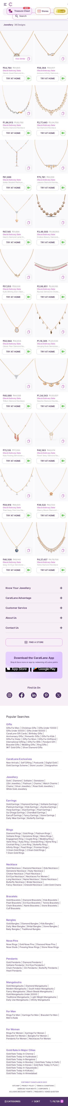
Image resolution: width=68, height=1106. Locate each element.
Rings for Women (14, 1033)
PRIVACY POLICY (28, 1086)
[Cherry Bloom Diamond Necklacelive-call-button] (63, 515)
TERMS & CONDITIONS (45, 1086)
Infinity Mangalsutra (40, 999)
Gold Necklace (13, 868)
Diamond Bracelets (32, 900)
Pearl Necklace (32, 873)
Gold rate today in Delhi (47, 1062)
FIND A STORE (36, 642)
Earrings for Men (30, 1015)
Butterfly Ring (40, 844)
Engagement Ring (14, 839)
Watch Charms (50, 783)
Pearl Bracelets (13, 902)
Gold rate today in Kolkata (19, 1070)
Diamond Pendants (32, 962)
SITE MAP (16, 1086)
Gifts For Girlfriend (47, 739)
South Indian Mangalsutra (41, 988)
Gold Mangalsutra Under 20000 (21, 994)
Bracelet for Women (16, 1035)
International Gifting (15, 742)
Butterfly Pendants (48, 968)
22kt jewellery (13, 783)
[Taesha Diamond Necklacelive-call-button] (29, 133)
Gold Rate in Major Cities (20, 1050)
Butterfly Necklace (15, 882)
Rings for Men (13, 1015)
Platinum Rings (43, 833)
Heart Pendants (13, 970)
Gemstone (39, 780)
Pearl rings (26, 847)
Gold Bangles (12, 923)
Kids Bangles (46, 923)
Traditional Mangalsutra (17, 997)
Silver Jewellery (23, 786)
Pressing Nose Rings (29, 947)
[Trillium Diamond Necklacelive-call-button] (29, 406)
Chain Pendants (14, 968)
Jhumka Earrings (48, 807)
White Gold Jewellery (16, 789)
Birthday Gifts (35, 733)
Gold (8, 780)
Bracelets (11, 896)
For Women (13, 1029)
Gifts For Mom (29, 739)
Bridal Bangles (34, 926)
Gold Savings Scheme (17, 765)
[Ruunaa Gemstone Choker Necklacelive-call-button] (63, 297)
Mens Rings (46, 836)
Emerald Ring (37, 841)
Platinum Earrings (14, 807)
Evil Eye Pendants (35, 965)
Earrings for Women (34, 1033)
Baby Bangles (13, 929)
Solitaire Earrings (48, 804)
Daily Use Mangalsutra (17, 999)
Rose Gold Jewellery (43, 786)
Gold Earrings (12, 804)
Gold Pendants (13, 962)
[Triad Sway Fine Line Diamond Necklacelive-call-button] (29, 515)
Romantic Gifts (32, 736)
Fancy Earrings (31, 815)
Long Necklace (13, 879)
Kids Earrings (31, 807)
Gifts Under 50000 (36, 730)
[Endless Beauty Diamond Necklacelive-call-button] (63, 242)
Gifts (9, 724)
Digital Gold (51, 762)
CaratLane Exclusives (19, 758)
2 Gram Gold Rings (35, 850)
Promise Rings (41, 847)
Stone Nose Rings (50, 947)
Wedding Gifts (28, 744)
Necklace (11, 864)
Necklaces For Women (37, 876)
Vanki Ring (11, 841)
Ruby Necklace (35, 871)
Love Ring (26, 844)
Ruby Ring (24, 841)
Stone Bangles (50, 926)
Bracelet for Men (49, 1015)
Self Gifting (26, 762)
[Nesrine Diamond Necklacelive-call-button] (63, 406)
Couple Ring (31, 839)
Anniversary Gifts (14, 736)
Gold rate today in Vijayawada (21, 1067)
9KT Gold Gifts (13, 747)
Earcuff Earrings (14, 815)
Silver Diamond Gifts (32, 747)
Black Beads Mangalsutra (39, 991)
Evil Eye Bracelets (32, 902)
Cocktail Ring (12, 844)
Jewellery (12, 776)
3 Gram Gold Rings (15, 850)
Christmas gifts (28, 728)
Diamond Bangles (29, 923)
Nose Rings (11, 944)
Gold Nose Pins (26, 944)
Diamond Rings (13, 833)
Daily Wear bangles (15, 926)
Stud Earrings (28, 809)
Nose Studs (11, 947)
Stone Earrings (47, 815)
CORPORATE (43, 1089)
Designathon (51, 765)
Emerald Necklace (33, 884)
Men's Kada (12, 1017)
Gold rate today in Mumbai (19, 1062)
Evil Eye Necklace (15, 876)
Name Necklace (31, 879)
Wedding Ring (46, 839)
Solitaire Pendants (15, 965)
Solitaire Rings (13, 836)
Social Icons (18, 672)
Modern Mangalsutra (16, 988)
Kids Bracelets (50, 900)
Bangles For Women (37, 1035)
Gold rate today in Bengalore (20, 1059)
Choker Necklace (14, 873)
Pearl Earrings (43, 809)
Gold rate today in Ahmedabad (21, 1073)
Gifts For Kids (47, 736)
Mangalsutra (13, 982)
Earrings (11, 800)
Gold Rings (28, 833)
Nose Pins (12, 940)
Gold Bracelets (13, 900)
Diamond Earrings (29, 804)
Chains (9, 786)
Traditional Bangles (31, 929)
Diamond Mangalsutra (36, 986)
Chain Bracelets (14, 905)
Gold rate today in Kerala (19, 1065)
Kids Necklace (51, 868)
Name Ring (51, 841)
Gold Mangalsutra (15, 986)
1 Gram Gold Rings (15, 853)
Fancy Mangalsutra (15, 991)
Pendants (12, 958)
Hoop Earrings (13, 809)
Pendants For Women (16, 1038)
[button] (37, 1101)
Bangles (11, 919)
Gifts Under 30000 (15, 730)
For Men (11, 1011)
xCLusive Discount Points (20, 1092)
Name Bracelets (31, 905)
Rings (9, 829)
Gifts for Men (12, 728)
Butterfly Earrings (35, 818)
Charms (37, 783)
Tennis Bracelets (51, 902)
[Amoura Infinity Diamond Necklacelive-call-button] (63, 78)
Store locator (36, 765)
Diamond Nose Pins (45, 944)
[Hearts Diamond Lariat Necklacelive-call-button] (29, 242)
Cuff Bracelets (13, 908)
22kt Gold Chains (52, 884)
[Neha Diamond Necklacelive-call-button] (63, 570)
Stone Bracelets (49, 905)
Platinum (27, 783)
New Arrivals (12, 762)
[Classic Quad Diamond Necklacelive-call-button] (29, 78)
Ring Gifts (42, 744)
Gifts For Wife (34, 742)
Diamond (17, 780)
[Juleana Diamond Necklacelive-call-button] (63, 188)
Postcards (38, 762)
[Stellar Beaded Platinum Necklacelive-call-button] (29, 188)
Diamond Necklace (32, 868)
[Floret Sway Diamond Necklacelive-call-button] (63, 461)
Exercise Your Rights (27, 1089)
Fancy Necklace (14, 884)
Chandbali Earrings (36, 812)
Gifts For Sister (13, 739)
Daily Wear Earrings (15, 818)
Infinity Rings (12, 847)
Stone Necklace (49, 879)
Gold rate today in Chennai (19, 1053)
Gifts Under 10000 (47, 728)
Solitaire (28, 780)
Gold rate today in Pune (46, 1065)
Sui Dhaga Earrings (15, 812)
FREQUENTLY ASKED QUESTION (46, 1092)
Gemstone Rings (30, 836)
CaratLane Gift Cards (16, 733)
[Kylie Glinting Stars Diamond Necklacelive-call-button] (29, 297)
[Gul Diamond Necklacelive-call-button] (63, 133)
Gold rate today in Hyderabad (21, 1056)
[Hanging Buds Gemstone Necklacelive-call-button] (63, 352)
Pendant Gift (49, 742)
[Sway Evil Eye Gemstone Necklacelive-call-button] (29, 570)
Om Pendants (30, 968)
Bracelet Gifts (13, 744)
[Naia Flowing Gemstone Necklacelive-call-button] (29, 461)
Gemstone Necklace (16, 871)
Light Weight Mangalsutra (43, 997)
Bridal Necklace (34, 882)
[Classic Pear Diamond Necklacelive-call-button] (29, 352)
